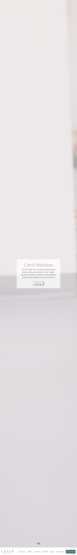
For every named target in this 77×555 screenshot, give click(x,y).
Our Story (22, 551)
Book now (38, 283)
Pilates (45, 551)
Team (30, 551)
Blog (52, 551)
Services (37, 551)
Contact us (60, 551)
